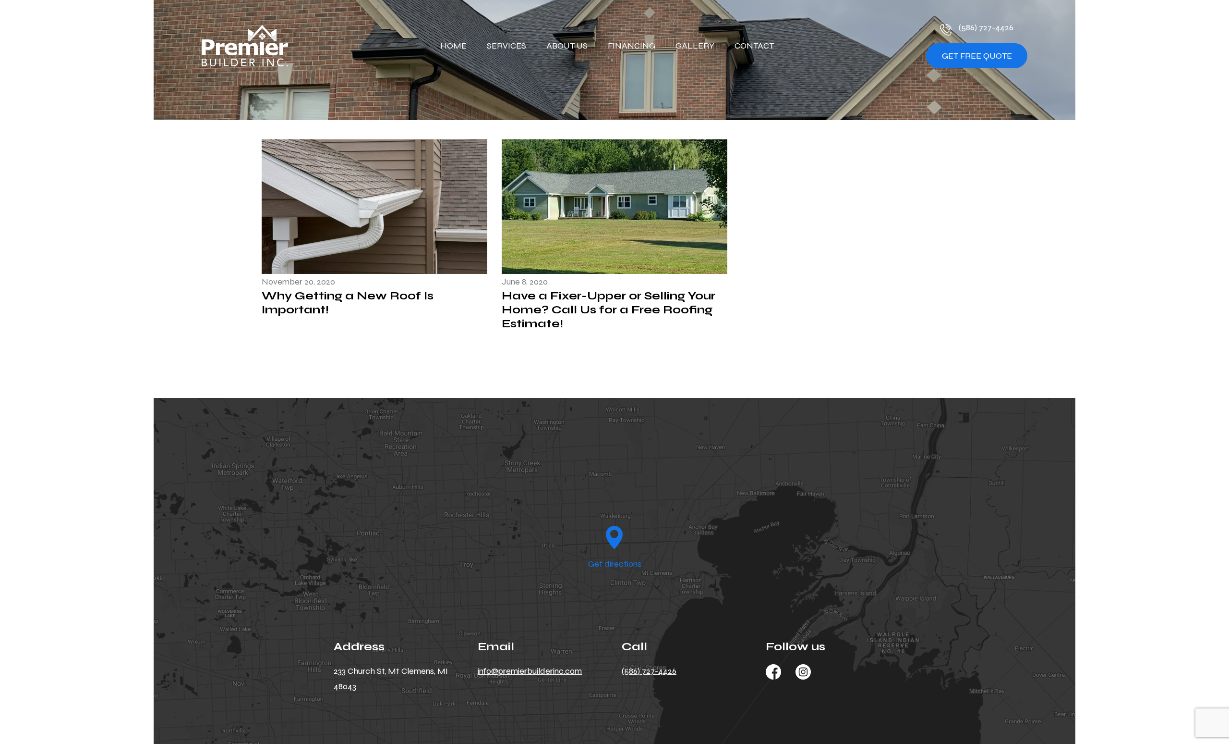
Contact (754, 45)
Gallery (694, 45)
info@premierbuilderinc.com (530, 671)
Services (506, 45)
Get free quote (977, 55)
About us (567, 45)
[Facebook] (773, 671)
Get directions (614, 563)
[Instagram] (803, 671)
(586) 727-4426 (986, 28)
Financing (631, 45)
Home (453, 45)
